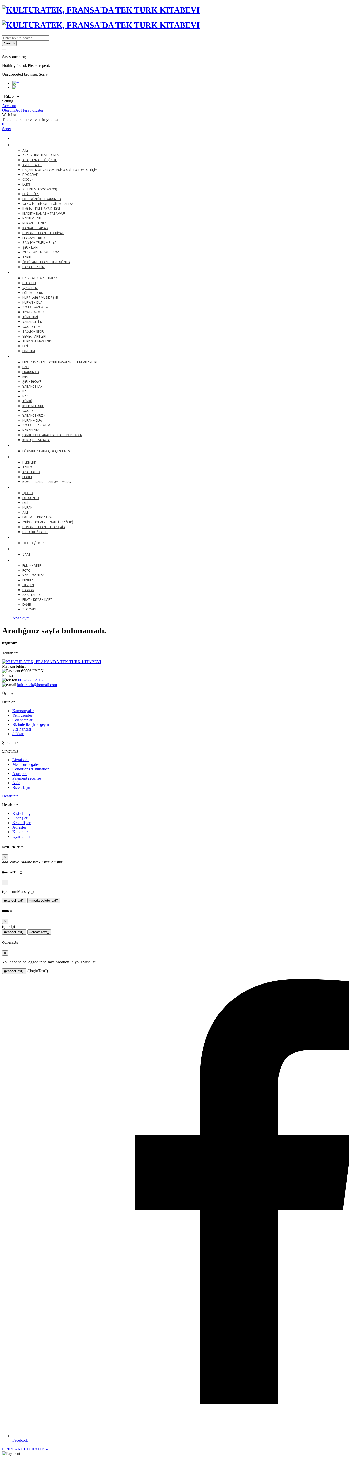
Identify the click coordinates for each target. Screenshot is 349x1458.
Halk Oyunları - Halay (39, 278)
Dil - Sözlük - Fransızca (41, 199)
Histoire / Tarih (35, 532)
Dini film (28, 351)
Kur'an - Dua (32, 302)
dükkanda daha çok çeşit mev (46, 451)
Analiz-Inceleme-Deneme (41, 155)
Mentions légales (25, 764)
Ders (26, 184)
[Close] (4, 49)
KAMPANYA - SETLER (32, 138)
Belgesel (29, 283)
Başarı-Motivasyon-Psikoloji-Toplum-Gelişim (59, 170)
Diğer (26, 604)
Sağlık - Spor (33, 331)
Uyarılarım (21, 836)
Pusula (27, 580)
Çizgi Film (30, 288)
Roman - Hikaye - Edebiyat (43, 233)
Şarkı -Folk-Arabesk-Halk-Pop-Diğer (52, 435)
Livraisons (20, 760)
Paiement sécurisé (26, 778)
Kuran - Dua (32, 420)
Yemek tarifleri (34, 336)
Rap (25, 396)
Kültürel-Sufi (33, 406)
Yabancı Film (32, 322)
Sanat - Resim (33, 267)
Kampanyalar (23, 711)
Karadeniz (30, 430)
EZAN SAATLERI (31, 549)
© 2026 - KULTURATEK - (25, 1449)
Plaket (27, 477)
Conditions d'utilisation (30, 769)
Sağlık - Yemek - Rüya (39, 242)
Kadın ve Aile (32, 218)
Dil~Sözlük (30, 498)
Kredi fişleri (21, 822)
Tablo (27, 467)
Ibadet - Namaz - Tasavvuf (43, 213)
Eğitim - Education (37, 517)
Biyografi (30, 174)
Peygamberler (33, 238)
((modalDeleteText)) (43, 900)
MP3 (25, 377)
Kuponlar (20, 832)
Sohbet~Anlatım (35, 307)
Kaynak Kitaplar (35, 228)
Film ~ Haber (31, 565)
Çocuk (27, 179)
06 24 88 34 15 (30, 680)
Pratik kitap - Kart (37, 599)
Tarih (26, 257)
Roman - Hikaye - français (43, 527)
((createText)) (39, 932)
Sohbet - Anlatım (36, 425)
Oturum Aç (11, 110)
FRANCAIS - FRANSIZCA (39, 487)
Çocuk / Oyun (33, 543)
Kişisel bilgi (21, 813)
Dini (25, 503)
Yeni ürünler (22, 715)
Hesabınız (10, 796)
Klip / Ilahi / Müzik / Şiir (40, 297)
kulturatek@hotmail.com (37, 684)
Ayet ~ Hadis (32, 165)
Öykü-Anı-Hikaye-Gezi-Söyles (46, 262)
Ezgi (25, 367)
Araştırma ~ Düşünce (39, 160)
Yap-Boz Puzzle (34, 575)
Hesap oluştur (32, 110)
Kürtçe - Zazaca (36, 440)
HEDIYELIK (26, 457)
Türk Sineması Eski (37, 341)
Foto (26, 570)
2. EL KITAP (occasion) (39, 189)
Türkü (27, 401)
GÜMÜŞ (23, 445)
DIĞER (22, 560)
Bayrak (28, 590)
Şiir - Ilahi (30, 247)
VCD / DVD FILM (32, 272)
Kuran (27, 507)
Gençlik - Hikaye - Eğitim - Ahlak (48, 204)
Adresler (19, 827)
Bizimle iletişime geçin (30, 724)
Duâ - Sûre (30, 194)
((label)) (8, 926)
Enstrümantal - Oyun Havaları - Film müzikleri (59, 362)
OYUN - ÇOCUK (31, 537)
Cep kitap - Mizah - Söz (40, 252)
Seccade (29, 609)
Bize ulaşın (21, 787)
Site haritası (21, 729)
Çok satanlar (22, 720)
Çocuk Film (31, 327)
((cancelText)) (14, 900)
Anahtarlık (31, 472)
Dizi (25, 346)
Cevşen (28, 585)
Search (9, 43)
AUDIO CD (26, 357)
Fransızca (30, 372)
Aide (16, 783)
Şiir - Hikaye (31, 381)
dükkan (18, 734)
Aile (25, 150)
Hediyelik (29, 462)
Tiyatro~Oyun (33, 312)
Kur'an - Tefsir (34, 223)
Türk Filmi (30, 317)
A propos (19, 773)
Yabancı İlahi (32, 386)
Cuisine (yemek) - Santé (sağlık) (47, 522)
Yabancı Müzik (33, 415)
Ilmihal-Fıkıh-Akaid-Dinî (41, 208)
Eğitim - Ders (32, 293)
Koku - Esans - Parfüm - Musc (46, 482)
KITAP (22, 145)
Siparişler (19, 818)
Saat (26, 554)
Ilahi (25, 391)
